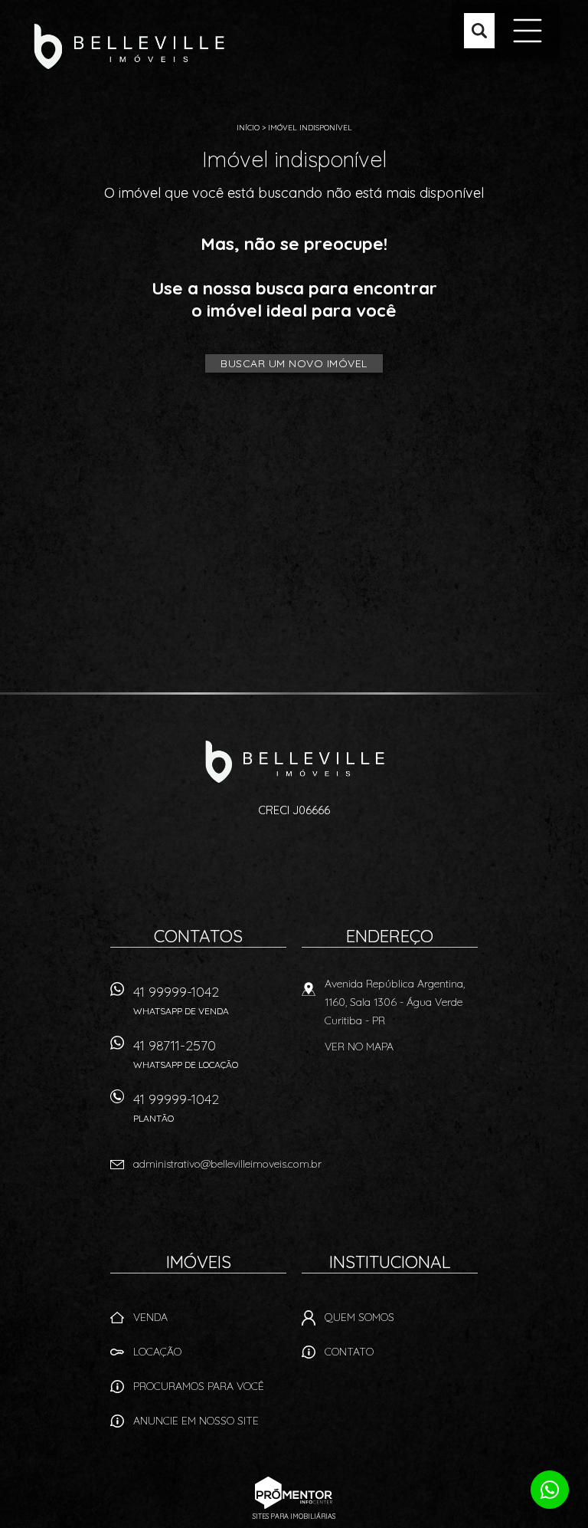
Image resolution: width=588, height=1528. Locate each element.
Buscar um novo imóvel (294, 363)
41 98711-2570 (185, 1053)
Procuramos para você (198, 1386)
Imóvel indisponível (310, 128)
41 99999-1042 (181, 1000)
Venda (150, 1317)
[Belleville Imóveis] (128, 46)
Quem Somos (359, 1317)
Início (248, 128)
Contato (349, 1352)
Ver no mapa (359, 1046)
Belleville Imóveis (294, 761)
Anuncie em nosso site (196, 1421)
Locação (157, 1352)
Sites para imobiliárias (294, 1516)
